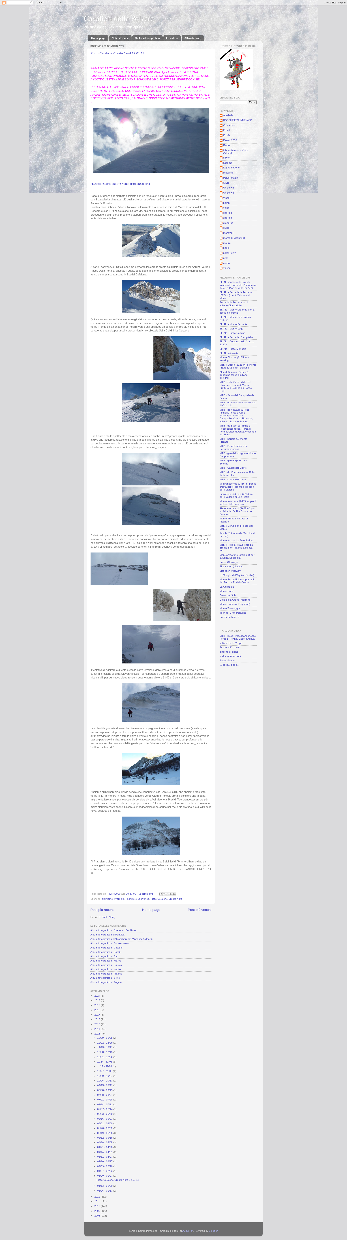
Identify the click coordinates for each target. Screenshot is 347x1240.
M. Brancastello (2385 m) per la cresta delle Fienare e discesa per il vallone (238, 486)
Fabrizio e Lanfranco (137, 899)
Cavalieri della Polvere (119, 18)
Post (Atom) (108, 917)
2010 (97, 1206)
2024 (97, 995)
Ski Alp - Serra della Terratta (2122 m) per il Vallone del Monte (236, 295)
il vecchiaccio (227, 660)
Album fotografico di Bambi (105, 952)
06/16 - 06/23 (105, 1118)
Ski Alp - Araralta (229, 353)
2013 (97, 1033)
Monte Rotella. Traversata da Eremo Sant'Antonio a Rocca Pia (236, 547)
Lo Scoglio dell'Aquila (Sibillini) (237, 575)
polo (225, 258)
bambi (226, 203)
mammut (228, 233)
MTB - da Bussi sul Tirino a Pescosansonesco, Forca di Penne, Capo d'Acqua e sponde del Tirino (238, 430)
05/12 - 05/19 (105, 1137)
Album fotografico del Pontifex (107, 934)
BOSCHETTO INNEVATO (237, 120)
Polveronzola (230, 177)
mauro (227, 243)
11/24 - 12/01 (105, 1061)
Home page (98, 38)
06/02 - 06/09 (105, 1123)
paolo (226, 248)
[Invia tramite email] (160, 894)
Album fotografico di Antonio (106, 973)
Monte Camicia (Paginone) (235, 604)
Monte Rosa (227, 591)
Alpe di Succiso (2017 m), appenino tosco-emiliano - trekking (234, 375)
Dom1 (226, 130)
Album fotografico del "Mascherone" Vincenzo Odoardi (121, 939)
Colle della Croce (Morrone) (235, 599)
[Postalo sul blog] (164, 894)
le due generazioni (230, 656)
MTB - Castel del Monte (233, 467)
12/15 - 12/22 (105, 1047)
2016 (97, 1019)
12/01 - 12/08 (105, 1057)
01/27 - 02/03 (105, 1171)
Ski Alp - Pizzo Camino (232, 333)
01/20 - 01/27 (105, 1175)
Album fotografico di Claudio (106, 947)
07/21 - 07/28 (105, 1099)
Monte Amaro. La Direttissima (236, 540)
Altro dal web (192, 38)
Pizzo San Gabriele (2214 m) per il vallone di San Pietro (236, 495)
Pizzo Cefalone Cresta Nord (166, 899)
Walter (226, 197)
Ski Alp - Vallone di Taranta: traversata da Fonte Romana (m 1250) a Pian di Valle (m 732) (238, 285)
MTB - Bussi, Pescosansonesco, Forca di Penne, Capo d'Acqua (238, 637)
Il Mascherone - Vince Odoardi (235, 152)
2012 (97, 1196)
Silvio (226, 182)
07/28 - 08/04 (105, 1095)
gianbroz (228, 223)
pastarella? (229, 253)
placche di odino (229, 651)
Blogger (213, 1231)
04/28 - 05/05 (105, 1142)
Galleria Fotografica (147, 38)
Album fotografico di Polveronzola (109, 943)
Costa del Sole (228, 595)
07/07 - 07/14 (105, 1109)
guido (226, 227)
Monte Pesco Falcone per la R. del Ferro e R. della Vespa (237, 581)
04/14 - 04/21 (105, 1152)
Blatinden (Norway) (230, 570)
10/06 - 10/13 (105, 1080)
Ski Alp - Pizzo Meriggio (233, 349)
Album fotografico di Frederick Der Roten (113, 930)
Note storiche (120, 38)
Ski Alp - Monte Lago (231, 328)
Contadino (229, 125)
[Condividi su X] (167, 894)
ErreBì (226, 135)
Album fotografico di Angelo (106, 982)
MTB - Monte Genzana (233, 479)
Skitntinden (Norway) (231, 566)
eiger (226, 207)
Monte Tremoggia (230, 608)
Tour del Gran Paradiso (233, 612)
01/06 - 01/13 (105, 1190)
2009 (97, 1211)
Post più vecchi (199, 910)
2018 (97, 1010)
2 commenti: (146, 893)
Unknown (228, 187)
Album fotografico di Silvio (105, 977)
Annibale (228, 115)
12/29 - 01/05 (105, 1037)
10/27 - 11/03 (105, 1071)
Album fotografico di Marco (105, 960)
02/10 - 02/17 (105, 1161)
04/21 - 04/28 (105, 1147)
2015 (97, 1024)
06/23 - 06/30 (105, 1114)
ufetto (226, 263)
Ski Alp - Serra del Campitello (236, 337)
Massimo (228, 172)
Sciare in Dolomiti (229, 647)
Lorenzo (228, 162)
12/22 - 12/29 (105, 1042)
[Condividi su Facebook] (171, 894)
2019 (97, 1005)
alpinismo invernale (113, 899)
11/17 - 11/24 (105, 1066)
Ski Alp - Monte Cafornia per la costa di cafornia (237, 311)
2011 (97, 1201)
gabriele (227, 212)
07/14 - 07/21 (105, 1104)
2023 (97, 1000)
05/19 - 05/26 (105, 1133)
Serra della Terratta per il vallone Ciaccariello (234, 304)
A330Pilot (187, 1231)
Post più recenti (102, 910)
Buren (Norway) (229, 562)
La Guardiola (227, 586)
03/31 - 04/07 (105, 1156)
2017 (97, 1014)
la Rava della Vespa (231, 643)
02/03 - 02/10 (105, 1166)
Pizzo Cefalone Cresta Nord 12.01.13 (117, 53)
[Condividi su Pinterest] (174, 894)
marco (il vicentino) (234, 238)
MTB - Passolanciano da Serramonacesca (234, 447)
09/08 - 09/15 (105, 1090)
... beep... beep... (229, 664)
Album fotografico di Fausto (106, 965)
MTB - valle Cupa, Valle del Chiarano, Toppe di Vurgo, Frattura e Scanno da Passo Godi (236, 386)
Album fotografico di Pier (104, 956)
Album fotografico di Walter (105, 969)
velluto (227, 268)
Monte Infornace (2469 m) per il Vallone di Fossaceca (238, 503)
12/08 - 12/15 (105, 1052)
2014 (97, 1029)
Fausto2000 (230, 140)
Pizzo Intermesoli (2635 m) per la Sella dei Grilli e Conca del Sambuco (237, 511)
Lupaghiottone (231, 167)
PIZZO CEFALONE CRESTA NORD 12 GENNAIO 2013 (120, 184)
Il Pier (226, 157)
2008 (97, 1215)
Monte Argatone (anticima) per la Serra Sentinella (237, 556)
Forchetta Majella (229, 617)
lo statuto (172, 38)
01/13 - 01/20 (105, 1186)
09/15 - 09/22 (105, 1085)
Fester (227, 145)
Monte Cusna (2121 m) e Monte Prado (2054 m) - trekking (238, 366)
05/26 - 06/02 (105, 1128)
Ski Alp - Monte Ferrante (233, 324)
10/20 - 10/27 (105, 1076)
